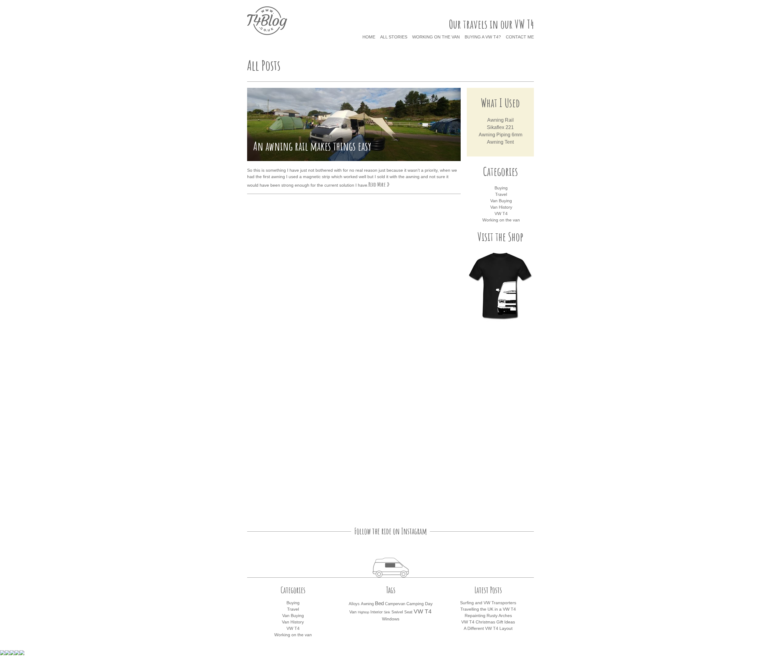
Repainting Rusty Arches (488, 615)
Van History (501, 207)
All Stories (393, 36)
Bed (379, 603)
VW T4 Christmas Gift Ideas (488, 621)
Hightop (363, 612)
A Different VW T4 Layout (488, 628)
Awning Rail (500, 120)
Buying (501, 187)
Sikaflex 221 (500, 127)
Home (368, 36)
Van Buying (501, 200)
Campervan (395, 604)
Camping (415, 603)
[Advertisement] (500, 421)
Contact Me (520, 36)
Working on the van (436, 36)
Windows (390, 618)
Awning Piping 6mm (500, 134)
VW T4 (501, 213)
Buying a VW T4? (483, 36)
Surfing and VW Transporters (488, 602)
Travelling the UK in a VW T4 (488, 609)
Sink (387, 612)
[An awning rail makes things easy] (354, 124)
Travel (501, 194)
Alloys (354, 604)
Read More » (379, 184)
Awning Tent (500, 142)
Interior (376, 612)
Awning (367, 604)
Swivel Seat (401, 612)
